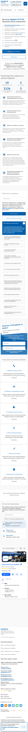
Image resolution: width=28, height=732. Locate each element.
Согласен (23, 727)
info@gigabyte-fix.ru (6, 676)
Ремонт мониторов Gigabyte (8, 654)
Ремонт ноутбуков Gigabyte (8, 645)
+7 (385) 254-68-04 (16, 1)
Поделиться (2, 705)
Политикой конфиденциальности (17, 519)
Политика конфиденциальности (14, 717)
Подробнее (14, 377)
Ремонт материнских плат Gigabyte (10, 651)
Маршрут (7, 574)
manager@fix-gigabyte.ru (7, 680)
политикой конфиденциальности (16, 351)
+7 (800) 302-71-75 (16, 4)
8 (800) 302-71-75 (6, 672)
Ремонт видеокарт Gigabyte (8, 648)
